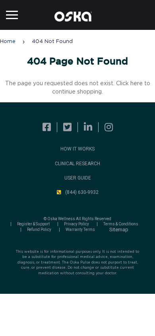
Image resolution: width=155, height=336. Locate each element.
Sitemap (118, 229)
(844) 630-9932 (82, 192)
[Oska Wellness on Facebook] (47, 127)
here (136, 83)
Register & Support (33, 224)
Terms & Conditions (120, 224)
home (7, 41)
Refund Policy (39, 230)
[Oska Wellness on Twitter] (67, 127)
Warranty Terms (80, 230)
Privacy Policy (76, 224)
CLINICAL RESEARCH (77, 163)
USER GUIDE (77, 178)
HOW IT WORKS (77, 149)
